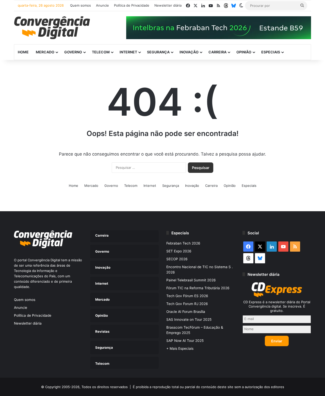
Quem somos (80, 5)
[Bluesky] (233, 6)
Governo (73, 52)
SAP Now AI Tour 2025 (185, 341)
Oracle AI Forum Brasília (185, 312)
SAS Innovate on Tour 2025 (189, 319)
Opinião (243, 52)
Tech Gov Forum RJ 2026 (187, 304)
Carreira (217, 52)
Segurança (158, 52)
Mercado (45, 52)
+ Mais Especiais (179, 348)
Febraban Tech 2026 (183, 243)
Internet (128, 52)
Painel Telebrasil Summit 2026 (191, 280)
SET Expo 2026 (178, 251)
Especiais (270, 52)
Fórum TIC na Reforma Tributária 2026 (198, 288)
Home (23, 52)
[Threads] (226, 6)
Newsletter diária (168, 5)
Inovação (189, 52)
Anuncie (102, 5)
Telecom (101, 52)
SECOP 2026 (177, 259)
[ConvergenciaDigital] (52, 27)
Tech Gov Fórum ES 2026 (187, 296)
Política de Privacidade (131, 5)
